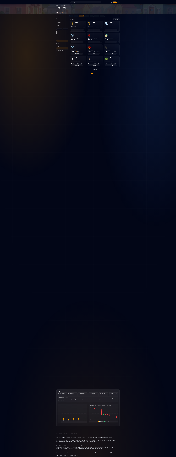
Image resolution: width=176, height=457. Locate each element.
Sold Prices (107, 421)
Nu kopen (77, 41)
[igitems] (58, 2)
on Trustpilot (76, 9)
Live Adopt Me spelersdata (106, 424)
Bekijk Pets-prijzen (97, 424)
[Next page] (99, 73)
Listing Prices (101, 421)
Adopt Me (57, 5)
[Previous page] (90, 73)
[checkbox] (84, 27)
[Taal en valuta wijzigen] (111, 2)
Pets (61, 5)
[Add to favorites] (83, 27)
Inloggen (115, 2)
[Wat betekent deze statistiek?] (65, 393)
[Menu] (118, 2)
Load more (95, 69)
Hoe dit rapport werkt (114, 424)
